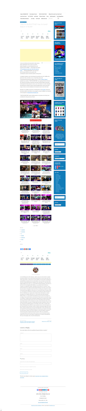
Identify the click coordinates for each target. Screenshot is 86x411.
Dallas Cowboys (58, 178)
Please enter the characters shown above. (27, 361)
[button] (37, 123)
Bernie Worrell (58, 175)
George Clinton (58, 186)
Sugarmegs (57, 191)
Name (21, 343)
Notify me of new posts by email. (26, 369)
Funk (35, 264)
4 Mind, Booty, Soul (30, 7)
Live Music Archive (59, 189)
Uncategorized (30, 264)
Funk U (57, 183)
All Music (57, 174)
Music (44, 264)
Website (21, 353)
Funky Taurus (58, 185)
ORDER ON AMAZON (59, 98)
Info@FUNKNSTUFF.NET (43, 402)
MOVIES (56, 70)
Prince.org (57, 190)
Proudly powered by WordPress (36, 405)
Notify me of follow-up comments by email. (28, 366)
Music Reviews (23, 264)
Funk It (57, 181)
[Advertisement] (35, 56)
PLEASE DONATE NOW (59, 59)
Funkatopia (57, 184)
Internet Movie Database (60, 187)
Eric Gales (57, 179)
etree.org (57, 180)
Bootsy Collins (58, 176)
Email (21, 348)
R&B (47, 264)
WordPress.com (52, 405)
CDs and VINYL (58, 67)
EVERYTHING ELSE (58, 73)
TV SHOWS (57, 71)
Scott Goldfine (36, 274)
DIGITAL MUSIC (58, 68)
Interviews (39, 264)
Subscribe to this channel (36, 120)
